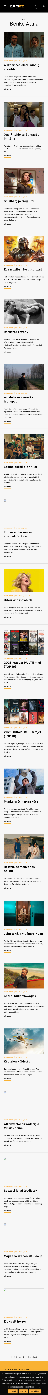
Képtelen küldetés (17, 1062)
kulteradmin (8, 658)
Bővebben (7, 89)
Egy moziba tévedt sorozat (23, 270)
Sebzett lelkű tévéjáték (20, 1191)
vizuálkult (19, 61)
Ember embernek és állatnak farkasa (18, 534)
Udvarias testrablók (18, 600)
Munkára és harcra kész (21, 802)
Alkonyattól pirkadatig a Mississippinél (21, 1126)
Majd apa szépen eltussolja (23, 1256)
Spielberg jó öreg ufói (19, 201)
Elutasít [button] (23, 1391)
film (25, 61)
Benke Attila (8, 61)
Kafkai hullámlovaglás (20, 996)
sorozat (27, 596)
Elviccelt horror (15, 1322)
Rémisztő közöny (16, 332)
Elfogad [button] (12, 1391)
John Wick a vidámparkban (23, 934)
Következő (32, 1357)
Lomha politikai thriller (20, 467)
